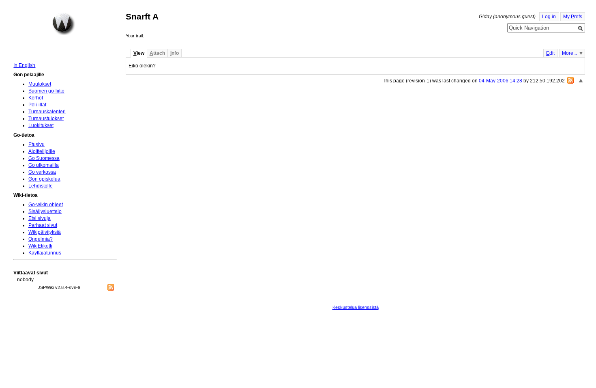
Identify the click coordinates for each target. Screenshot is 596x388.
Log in (549, 16)
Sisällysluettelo (45, 211)
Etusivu (36, 144)
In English (24, 65)
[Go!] (580, 28)
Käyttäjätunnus (44, 253)
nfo (174, 53)
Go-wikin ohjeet (45, 204)
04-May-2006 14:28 (500, 81)
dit (550, 53)
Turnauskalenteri (47, 111)
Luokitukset (41, 125)
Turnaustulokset (46, 118)
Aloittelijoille (41, 151)
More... (569, 53)
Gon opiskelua (44, 179)
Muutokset (39, 84)
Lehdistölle (40, 186)
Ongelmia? (40, 239)
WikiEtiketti (40, 246)
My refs (572, 16)
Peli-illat (37, 105)
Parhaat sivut (42, 225)
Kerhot (35, 98)
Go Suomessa (44, 158)
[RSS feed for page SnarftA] (570, 80)
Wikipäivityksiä (44, 232)
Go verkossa (42, 172)
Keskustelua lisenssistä (355, 307)
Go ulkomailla (43, 165)
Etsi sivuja (39, 218)
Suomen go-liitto (46, 91)
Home (64, 24)
